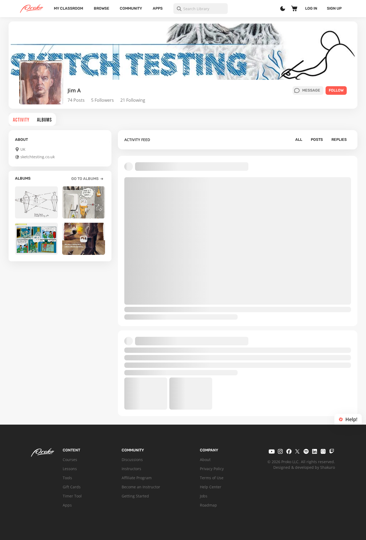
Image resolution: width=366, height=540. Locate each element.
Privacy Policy (212, 468)
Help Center (210, 486)
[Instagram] (280, 451)
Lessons (70, 468)
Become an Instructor (141, 486)
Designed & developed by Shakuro (304, 467)
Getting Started (135, 496)
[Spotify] (306, 451)
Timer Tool (72, 496)
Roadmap (208, 505)
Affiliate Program (137, 477)
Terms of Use (211, 477)
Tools (67, 477)
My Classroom (68, 8)
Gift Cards (72, 486)
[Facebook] (289, 451)
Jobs (203, 496)
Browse (101, 8)
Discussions (132, 459)
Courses (70, 459)
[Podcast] (323, 451)
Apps (158, 8)
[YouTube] (271, 451)
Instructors (131, 468)
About (205, 459)
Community (131, 8)
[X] (297, 451)
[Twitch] (331, 451)
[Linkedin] (314, 451)
